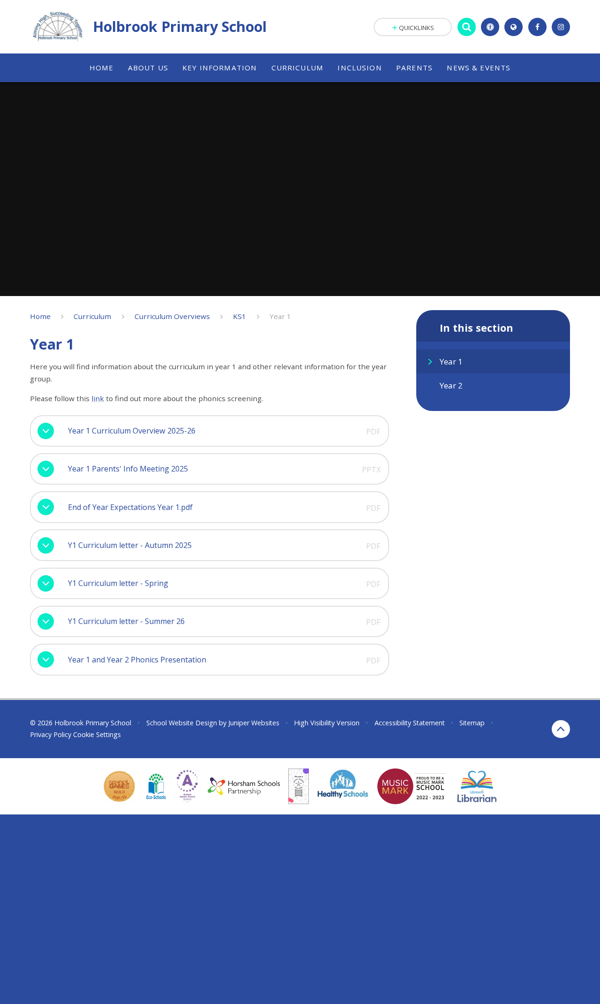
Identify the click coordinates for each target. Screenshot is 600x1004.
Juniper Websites (253, 722)
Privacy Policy (50, 734)
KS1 (239, 316)
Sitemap (472, 722)
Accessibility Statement (410, 722)
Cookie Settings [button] (97, 734)
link (97, 398)
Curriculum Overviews (172, 316)
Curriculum (92, 316)
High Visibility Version (327, 722)
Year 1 (280, 316)
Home (40, 316)
